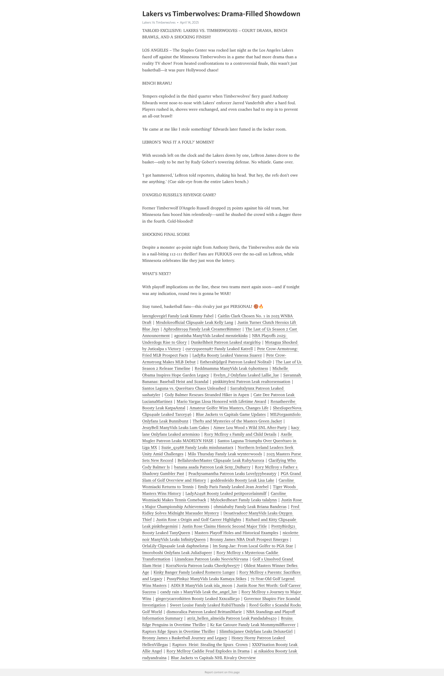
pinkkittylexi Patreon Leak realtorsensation (251, 381)
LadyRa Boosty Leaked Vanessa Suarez (227, 355)
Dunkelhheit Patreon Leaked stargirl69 (226, 342)
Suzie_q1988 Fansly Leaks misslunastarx (197, 447)
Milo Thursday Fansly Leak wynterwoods (225, 453)
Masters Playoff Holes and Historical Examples (236, 532)
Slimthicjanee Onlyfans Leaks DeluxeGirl (256, 631)
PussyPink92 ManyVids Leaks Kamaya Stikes (206, 578)
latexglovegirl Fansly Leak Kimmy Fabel (177, 315)
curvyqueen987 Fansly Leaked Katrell (219, 348)
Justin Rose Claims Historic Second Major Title (224, 526)
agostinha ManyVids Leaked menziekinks (211, 335)
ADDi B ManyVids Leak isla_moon (201, 585)
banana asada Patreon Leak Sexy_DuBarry (212, 467)
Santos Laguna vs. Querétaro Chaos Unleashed (184, 388)
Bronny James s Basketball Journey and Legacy (184, 637)
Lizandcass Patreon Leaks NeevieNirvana (211, 559)
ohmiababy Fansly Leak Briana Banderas (250, 506)
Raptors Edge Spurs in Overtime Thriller (178, 631)
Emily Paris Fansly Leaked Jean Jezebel (233, 486)
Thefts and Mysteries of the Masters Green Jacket (237, 421)
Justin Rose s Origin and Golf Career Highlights (198, 519)
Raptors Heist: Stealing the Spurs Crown (210, 644)
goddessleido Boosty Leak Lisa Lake (242, 480)
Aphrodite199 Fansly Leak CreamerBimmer (202, 329)
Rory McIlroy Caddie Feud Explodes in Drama (208, 651)
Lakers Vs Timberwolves (159, 22)
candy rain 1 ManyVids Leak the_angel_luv (198, 591)
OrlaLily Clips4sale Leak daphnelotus (175, 545)
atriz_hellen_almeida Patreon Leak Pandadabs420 (232, 618)
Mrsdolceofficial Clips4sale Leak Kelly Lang (194, 322)
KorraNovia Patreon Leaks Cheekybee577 (203, 565)
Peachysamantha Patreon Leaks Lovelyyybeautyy (232, 473)
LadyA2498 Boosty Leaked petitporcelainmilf (225, 493)
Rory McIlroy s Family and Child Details (240, 434)
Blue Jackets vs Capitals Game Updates (231, 414)
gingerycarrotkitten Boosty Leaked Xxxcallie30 (198, 598)
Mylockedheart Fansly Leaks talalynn (243, 499)
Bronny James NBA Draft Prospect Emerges (249, 539)
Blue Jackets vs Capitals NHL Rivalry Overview (213, 657)
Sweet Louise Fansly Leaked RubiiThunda (207, 605)
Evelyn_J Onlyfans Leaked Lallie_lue (246, 375)
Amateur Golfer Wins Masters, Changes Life (229, 407)
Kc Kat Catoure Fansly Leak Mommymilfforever (253, 624)
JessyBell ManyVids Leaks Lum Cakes (175, 427)
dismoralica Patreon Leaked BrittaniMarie (204, 611)
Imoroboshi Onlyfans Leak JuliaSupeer (177, 552)
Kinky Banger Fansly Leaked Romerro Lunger (194, 572)
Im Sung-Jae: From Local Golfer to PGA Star (253, 545)
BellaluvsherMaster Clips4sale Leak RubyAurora (221, 460)
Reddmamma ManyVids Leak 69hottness (231, 368)
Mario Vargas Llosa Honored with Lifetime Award (221, 401)
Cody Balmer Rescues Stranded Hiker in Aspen (207, 394)
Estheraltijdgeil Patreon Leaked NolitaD (235, 361)
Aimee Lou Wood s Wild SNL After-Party (250, 427)
